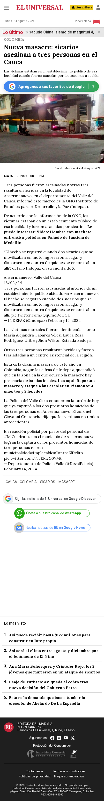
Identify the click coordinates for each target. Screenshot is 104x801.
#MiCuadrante (17, 436)
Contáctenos (34, 771)
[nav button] (6, 7)
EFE (6, 175)
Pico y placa (83, 21)
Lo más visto (15, 623)
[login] (98, 7)
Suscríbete (84, 7)
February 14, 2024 (64, 320)
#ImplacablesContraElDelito (56, 452)
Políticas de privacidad (34, 776)
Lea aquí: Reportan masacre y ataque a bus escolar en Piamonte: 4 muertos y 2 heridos (49, 386)
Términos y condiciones (69, 771)
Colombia (14, 39)
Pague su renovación (69, 776)
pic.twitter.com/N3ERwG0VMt (33, 458)
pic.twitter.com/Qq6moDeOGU (41, 315)
